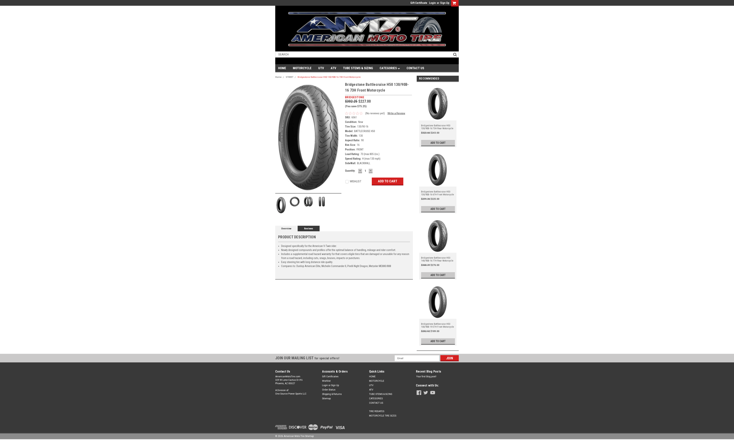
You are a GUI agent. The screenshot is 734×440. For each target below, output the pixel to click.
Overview (286, 228)
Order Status (328, 389)
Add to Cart (438, 142)
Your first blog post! (426, 376)
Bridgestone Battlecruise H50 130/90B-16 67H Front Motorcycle (437, 193)
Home (278, 77)
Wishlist (326, 381)
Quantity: (350, 170)
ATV (333, 68)
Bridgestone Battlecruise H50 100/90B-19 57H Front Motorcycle (437, 325)
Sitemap (326, 398)
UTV (321, 68)
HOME (282, 68)
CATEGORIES (389, 68)
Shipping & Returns (332, 394)
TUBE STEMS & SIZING (358, 68)
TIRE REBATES (376, 411)
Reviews (308, 228)
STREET (289, 77)
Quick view (438, 118)
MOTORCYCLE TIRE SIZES (382, 415)
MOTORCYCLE (302, 68)
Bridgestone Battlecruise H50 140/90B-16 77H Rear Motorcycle (437, 259)
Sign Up (444, 2)
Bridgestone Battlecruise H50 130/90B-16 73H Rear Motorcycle (437, 127)
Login (432, 2)
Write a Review (396, 113)
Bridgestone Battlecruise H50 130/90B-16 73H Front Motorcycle (329, 77)
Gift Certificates (330, 376)
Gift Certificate (418, 2)
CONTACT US (415, 68)
